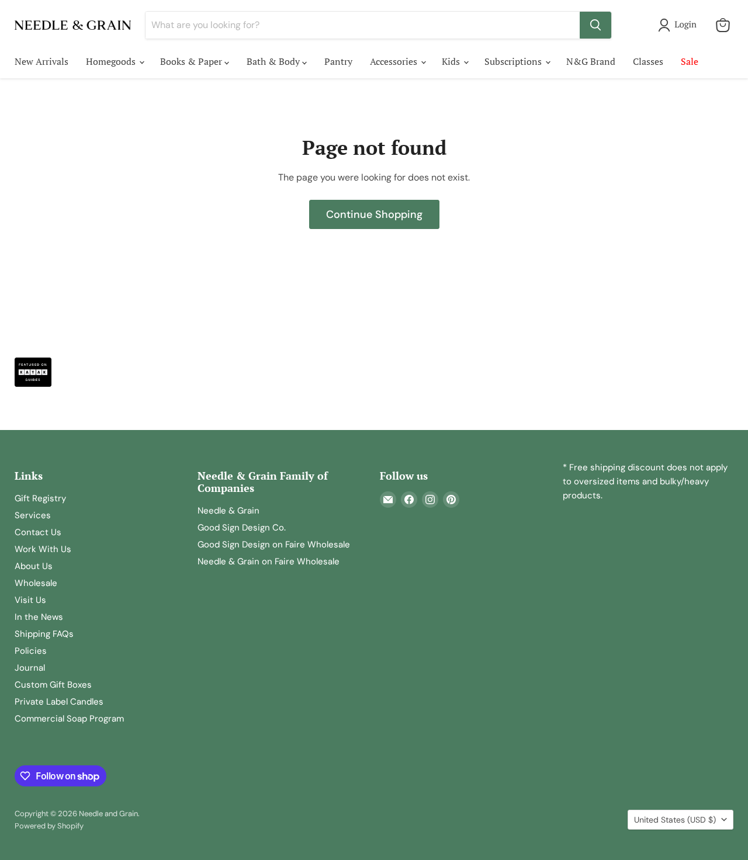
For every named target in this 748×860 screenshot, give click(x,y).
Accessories (395, 61)
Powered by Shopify (49, 826)
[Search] (595, 25)
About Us (34, 566)
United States (675, 819)
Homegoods (112, 61)
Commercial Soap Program (69, 718)
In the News (39, 617)
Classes (648, 61)
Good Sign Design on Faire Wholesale (274, 544)
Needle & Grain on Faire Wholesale (269, 561)
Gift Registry (40, 498)
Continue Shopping (374, 214)
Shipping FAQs (44, 634)
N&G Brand (590, 61)
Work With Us (43, 549)
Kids (452, 61)
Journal (30, 668)
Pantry (338, 61)
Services (33, 515)
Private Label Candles (59, 702)
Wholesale (36, 583)
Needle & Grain (228, 510)
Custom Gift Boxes (53, 685)
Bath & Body (274, 61)
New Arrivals (41, 61)
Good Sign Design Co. (242, 527)
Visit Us (30, 600)
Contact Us (38, 532)
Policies (31, 651)
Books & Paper (192, 61)
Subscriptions (514, 61)
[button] (679, 25)
